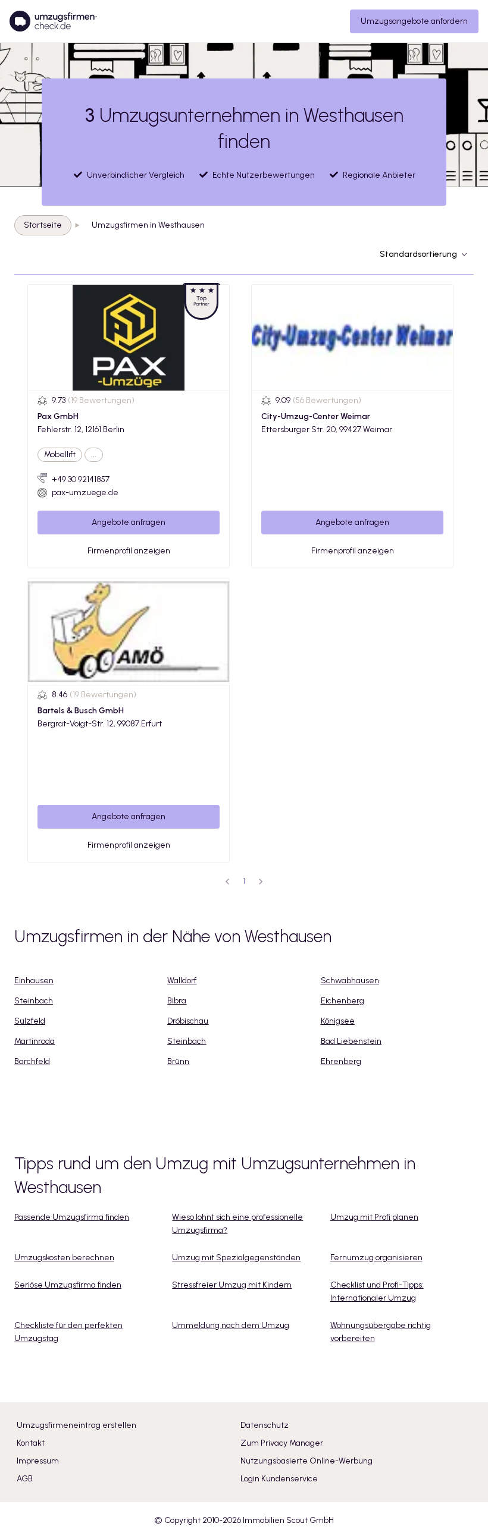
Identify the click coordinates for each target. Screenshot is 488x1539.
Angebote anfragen (128, 522)
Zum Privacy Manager (281, 1443)
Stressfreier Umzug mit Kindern (232, 1285)
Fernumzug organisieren (376, 1257)
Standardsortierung (418, 254)
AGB (25, 1479)
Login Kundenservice (279, 1479)
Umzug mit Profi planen (374, 1217)
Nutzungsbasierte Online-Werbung (306, 1461)
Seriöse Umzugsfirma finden (67, 1285)
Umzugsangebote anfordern (414, 21)
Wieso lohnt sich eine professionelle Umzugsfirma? (237, 1223)
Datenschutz (264, 1425)
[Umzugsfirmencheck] (53, 21)
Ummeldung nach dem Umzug (230, 1325)
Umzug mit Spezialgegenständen (236, 1257)
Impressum (38, 1461)
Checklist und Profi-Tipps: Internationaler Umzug (377, 1291)
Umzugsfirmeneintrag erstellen (76, 1425)
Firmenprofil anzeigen (128, 551)
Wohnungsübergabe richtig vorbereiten (380, 1331)
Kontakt (31, 1443)
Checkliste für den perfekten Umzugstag (68, 1331)
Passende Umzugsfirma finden (71, 1217)
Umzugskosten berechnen (64, 1257)
